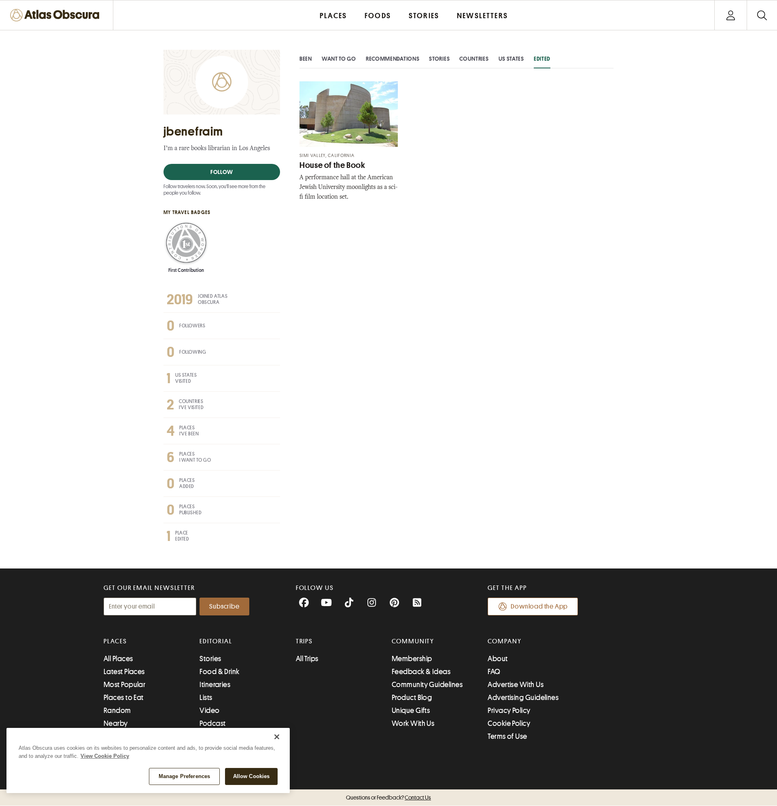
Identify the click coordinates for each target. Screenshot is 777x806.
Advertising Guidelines (523, 697)
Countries (473, 59)
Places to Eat (124, 697)
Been (305, 59)
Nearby (116, 723)
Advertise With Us (515, 684)
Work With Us (413, 723)
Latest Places (124, 671)
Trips (304, 641)
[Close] (277, 737)
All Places (118, 658)
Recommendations (393, 59)
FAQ (494, 671)
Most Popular (124, 684)
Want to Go (339, 59)
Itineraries (215, 684)
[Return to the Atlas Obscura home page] (56, 15)
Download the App (539, 606)
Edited (542, 59)
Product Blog (412, 697)
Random (117, 710)
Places (115, 641)
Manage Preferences (184, 776)
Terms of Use (507, 736)
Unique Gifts (411, 710)
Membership (412, 658)
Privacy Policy (509, 710)
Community (413, 641)
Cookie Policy (509, 723)
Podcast (212, 723)
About (497, 658)
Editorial (216, 641)
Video (209, 710)
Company (504, 641)
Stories (439, 59)
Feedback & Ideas (421, 671)
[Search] (762, 15)
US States (511, 59)
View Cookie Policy (105, 756)
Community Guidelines (427, 684)
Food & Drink (219, 671)
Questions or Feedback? (388, 797)
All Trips (307, 658)
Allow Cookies (251, 776)
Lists (206, 697)
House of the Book (332, 165)
